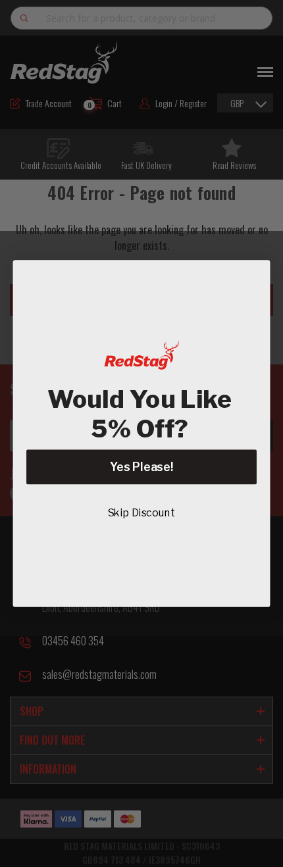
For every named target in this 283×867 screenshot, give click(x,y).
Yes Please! (141, 467)
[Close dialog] (253, 276)
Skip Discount (142, 513)
